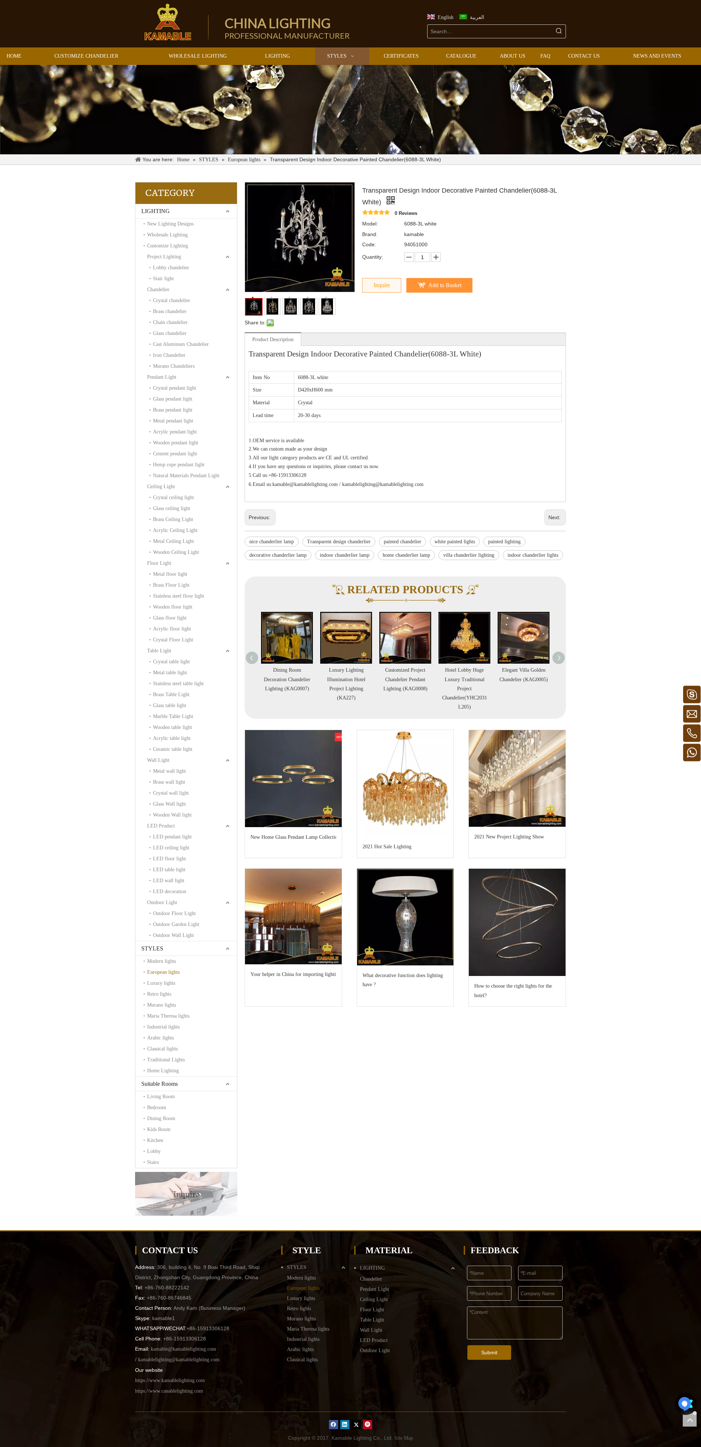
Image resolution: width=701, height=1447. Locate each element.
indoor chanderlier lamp (344, 555)
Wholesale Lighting (167, 235)
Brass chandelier (170, 311)
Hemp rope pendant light (178, 464)
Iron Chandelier (169, 355)
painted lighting (504, 541)
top (690, 1420)
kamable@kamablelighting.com (305, 484)
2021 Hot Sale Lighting (387, 846)
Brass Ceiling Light (173, 519)
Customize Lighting (167, 245)
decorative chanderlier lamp (278, 555)
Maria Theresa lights (168, 1016)
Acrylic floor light (172, 629)
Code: (369, 244)
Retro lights (159, 994)
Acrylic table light (172, 738)
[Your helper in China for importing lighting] (293, 916)
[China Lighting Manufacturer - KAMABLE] (168, 22)
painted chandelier (402, 541)
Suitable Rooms (159, 1084)
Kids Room (159, 1129)
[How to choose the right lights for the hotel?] (517, 922)
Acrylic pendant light (175, 432)
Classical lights (162, 1049)
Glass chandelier (170, 333)
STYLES (152, 948)
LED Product (161, 826)
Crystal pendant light (174, 388)
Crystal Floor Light (173, 640)
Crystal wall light (171, 793)
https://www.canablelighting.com (169, 1391)
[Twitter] (356, 1424)
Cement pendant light (175, 453)
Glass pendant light (172, 399)
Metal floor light (170, 574)
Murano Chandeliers (174, 366)
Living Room (161, 1096)
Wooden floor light (172, 607)
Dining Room (161, 1118)
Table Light (159, 650)
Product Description (273, 339)
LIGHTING (155, 211)
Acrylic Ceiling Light (175, 530)
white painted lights (454, 541)
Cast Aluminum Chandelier (181, 344)
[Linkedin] (344, 1424)
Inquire (382, 285)
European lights (163, 972)
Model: (370, 224)
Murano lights (161, 1005)
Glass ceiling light (171, 508)
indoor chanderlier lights (532, 555)
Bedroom (156, 1107)
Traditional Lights (166, 1059)
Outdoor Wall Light (173, 935)
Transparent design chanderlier (339, 541)
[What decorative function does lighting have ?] (405, 917)
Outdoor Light (162, 902)
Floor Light (159, 563)
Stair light (163, 278)
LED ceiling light (171, 847)
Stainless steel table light (178, 683)
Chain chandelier (170, 322)
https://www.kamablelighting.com (170, 1380)
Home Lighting (163, 1070)
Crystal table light (171, 661)
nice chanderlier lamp (271, 541)
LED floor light (169, 858)
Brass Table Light (171, 694)
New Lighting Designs (170, 224)
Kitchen (155, 1140)
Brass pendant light (172, 410)
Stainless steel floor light (178, 596)
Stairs (153, 1162)
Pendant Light (161, 377)
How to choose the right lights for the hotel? (513, 990)
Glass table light (169, 705)
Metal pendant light (173, 421)
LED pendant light (172, 837)
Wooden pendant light (175, 442)
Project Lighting (164, 256)
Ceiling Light (161, 486)
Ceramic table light (172, 749)
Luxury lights (161, 983)
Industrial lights (163, 1027)
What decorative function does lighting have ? (403, 980)
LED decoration (169, 891)
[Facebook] (333, 1424)
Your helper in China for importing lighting (293, 974)
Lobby (154, 1151)
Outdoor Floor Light (174, 913)
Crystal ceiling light (173, 497)
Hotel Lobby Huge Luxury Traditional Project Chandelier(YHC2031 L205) (405, 688)
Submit (489, 1352)
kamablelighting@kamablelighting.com (383, 484)
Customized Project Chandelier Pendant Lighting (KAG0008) (346, 679)
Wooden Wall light (172, 815)
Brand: (370, 234)
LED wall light (168, 880)
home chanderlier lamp (406, 555)
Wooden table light (172, 727)
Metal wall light (169, 771)
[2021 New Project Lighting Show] (517, 778)
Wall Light (158, 760)
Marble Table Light (173, 716)
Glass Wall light (169, 804)
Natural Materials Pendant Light (186, 475)
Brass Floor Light (171, 585)
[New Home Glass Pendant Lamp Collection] (293, 778)
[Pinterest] (367, 1424)
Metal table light (170, 672)
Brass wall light (169, 782)
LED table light (169, 869)
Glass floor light (170, 618)
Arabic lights (160, 1038)
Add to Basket (444, 285)
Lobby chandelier (171, 267)
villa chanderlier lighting (468, 555)
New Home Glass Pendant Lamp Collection (293, 837)
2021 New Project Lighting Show (509, 837)
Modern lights (161, 961)
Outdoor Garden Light (176, 924)
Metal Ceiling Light (173, 541)
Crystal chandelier (171, 300)
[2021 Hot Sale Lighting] (405, 783)
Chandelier (158, 289)
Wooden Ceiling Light (176, 552)
